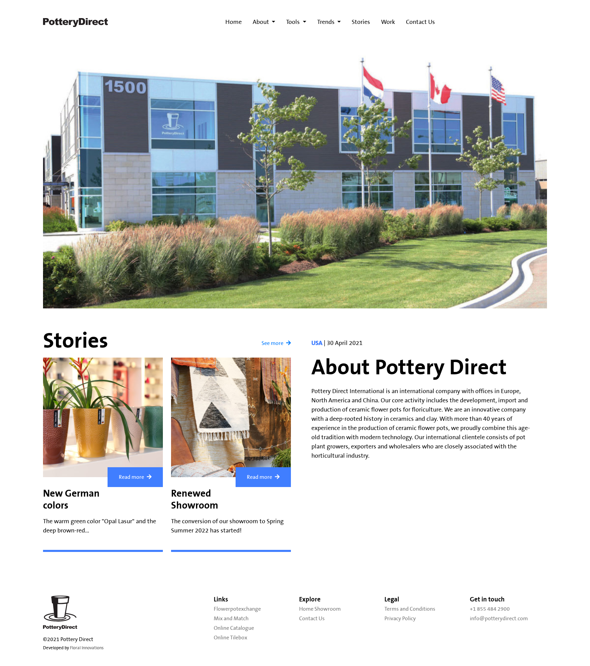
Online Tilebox (230, 638)
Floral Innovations (87, 648)
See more (272, 343)
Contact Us (420, 22)
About (261, 22)
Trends (326, 22)
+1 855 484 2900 (490, 609)
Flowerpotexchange (237, 609)
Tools (293, 22)
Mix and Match (231, 618)
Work (388, 22)
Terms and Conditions (409, 609)
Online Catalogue (234, 628)
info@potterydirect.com (499, 618)
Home (233, 22)
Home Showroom (320, 609)
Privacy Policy (400, 618)
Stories (361, 22)
